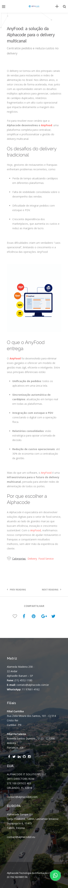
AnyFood (46, 125)
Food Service (46, 558)
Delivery (32, 558)
